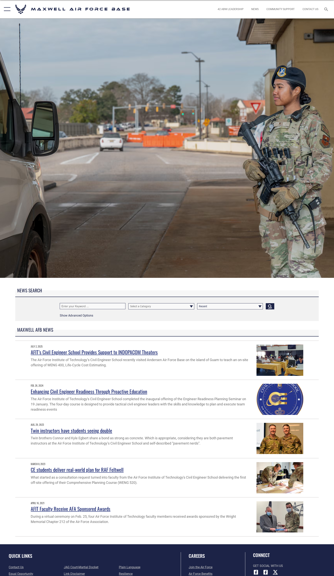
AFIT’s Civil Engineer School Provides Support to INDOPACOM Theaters (94, 352)
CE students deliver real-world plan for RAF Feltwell (77, 469)
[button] (6, 9)
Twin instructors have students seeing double (71, 430)
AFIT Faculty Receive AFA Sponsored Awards (70, 508)
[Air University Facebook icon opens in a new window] (265, 572)
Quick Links (20, 555)
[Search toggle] (326, 9)
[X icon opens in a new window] (275, 572)
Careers (197, 555)
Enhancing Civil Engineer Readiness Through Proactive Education (89, 391)
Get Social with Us (268, 566)
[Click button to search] (270, 306)
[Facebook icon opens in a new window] (256, 572)
